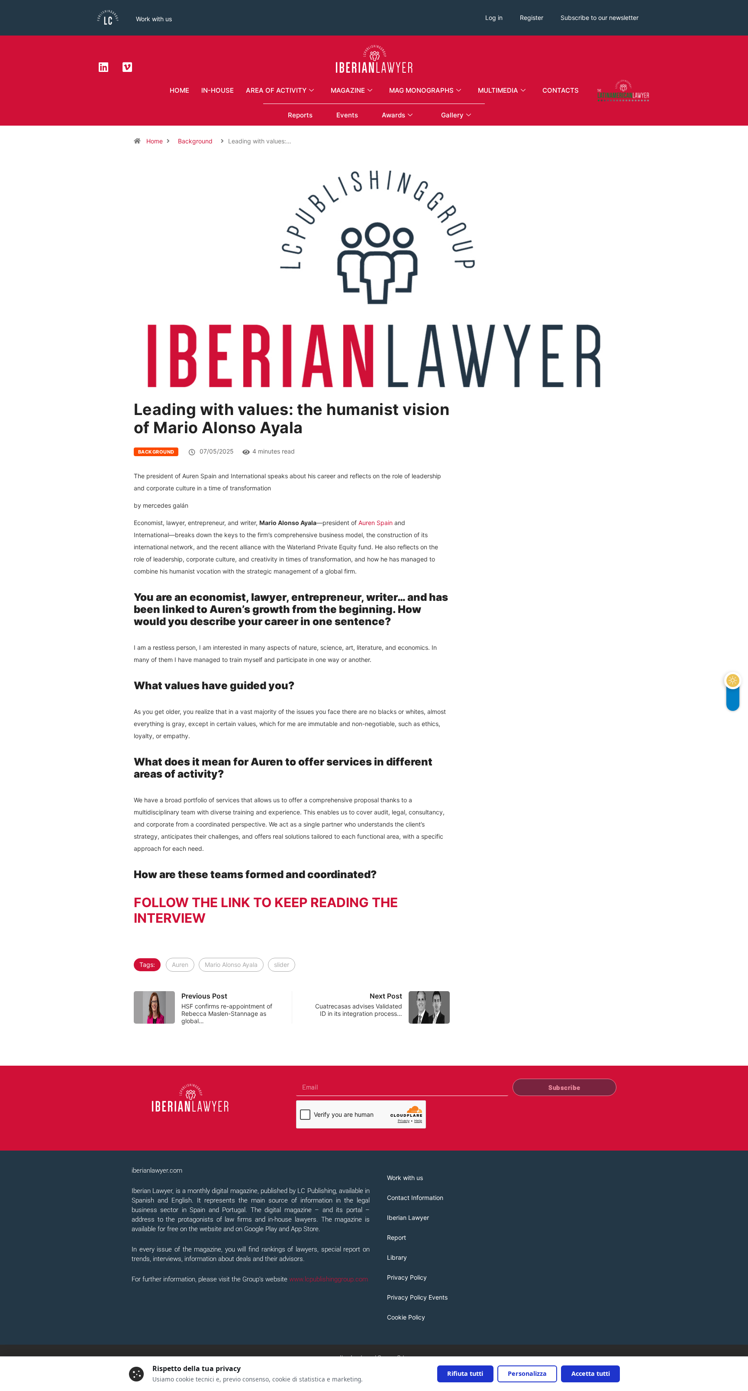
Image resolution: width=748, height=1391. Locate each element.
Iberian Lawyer (408, 1217)
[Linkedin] (103, 67)
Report (396, 1237)
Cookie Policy (406, 1317)
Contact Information (415, 1197)
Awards (393, 115)
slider (281, 964)
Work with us (154, 19)
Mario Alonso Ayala (231, 964)
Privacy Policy (407, 1277)
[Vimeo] (127, 67)
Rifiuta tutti (465, 1373)
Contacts (560, 90)
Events (347, 115)
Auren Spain (375, 522)
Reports (300, 115)
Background (195, 141)
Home (179, 90)
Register (531, 17)
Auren (180, 964)
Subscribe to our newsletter (599, 17)
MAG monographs (421, 90)
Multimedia (498, 90)
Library (397, 1257)
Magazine (348, 90)
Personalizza (527, 1373)
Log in (494, 17)
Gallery (452, 115)
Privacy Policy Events (417, 1297)
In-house (217, 90)
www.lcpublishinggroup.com (328, 1279)
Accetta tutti (590, 1373)
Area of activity (276, 90)
